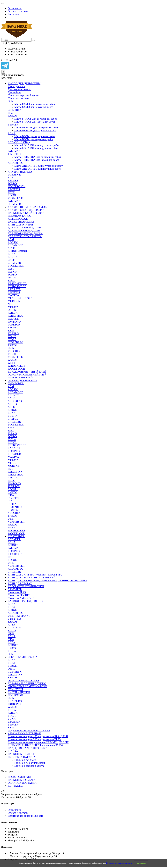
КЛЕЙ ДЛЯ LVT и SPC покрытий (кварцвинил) (35, 574)
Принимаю (141, 863)
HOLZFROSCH (16, 186)
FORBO (12, 183)
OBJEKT (13, 309)
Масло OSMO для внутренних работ (34, 104)
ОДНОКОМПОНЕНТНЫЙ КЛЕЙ (27, 374)
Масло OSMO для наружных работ (33, 107)
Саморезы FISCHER (19, 595)
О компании (15, 8)
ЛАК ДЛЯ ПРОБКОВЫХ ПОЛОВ (27, 207)
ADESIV (13, 242)
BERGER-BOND (17, 251)
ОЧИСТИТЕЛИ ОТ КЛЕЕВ (23, 680)
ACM (11, 239)
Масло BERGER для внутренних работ (36, 127)
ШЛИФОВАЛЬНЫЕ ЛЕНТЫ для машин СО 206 (35, 745)
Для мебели (14, 92)
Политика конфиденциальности (119, 863)
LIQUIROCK (15, 554)
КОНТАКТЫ (15, 785)
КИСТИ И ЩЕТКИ (19, 692)
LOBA (11, 607)
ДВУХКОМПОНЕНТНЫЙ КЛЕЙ (27, 371)
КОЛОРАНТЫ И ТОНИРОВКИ (26, 586)
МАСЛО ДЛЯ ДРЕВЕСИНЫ (24, 83)
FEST (11, 268)
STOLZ (12, 339)
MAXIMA (13, 295)
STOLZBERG (15, 342)
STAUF (12, 336)
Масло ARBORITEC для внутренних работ (38, 165)
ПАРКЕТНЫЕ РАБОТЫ (21, 754)
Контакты (13, 14)
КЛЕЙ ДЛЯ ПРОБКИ (20, 583)
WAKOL (12, 359)
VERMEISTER (16, 198)
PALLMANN (15, 151)
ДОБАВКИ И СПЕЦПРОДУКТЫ (27, 683)
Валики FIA (14, 618)
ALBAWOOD (15, 245)
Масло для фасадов (18, 98)
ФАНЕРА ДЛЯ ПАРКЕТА (22, 380)
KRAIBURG (15, 701)
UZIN (11, 348)
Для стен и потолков (19, 89)
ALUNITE (13, 395)
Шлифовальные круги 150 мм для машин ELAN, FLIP (38, 736)
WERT (11, 362)
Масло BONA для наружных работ (33, 139)
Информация (7, 803)
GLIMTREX (15, 109)
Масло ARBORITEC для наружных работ (37, 168)
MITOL (12, 462)
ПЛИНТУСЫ (15, 689)
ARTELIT (13, 248)
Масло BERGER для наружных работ (35, 130)
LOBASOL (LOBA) (19, 142)
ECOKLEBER (16, 265)
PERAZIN (13, 318)
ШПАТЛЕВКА (16, 536)
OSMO (11, 101)
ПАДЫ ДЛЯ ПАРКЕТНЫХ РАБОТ (28, 748)
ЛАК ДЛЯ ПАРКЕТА (20, 171)
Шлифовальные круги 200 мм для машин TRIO (34, 739)
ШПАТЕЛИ (14, 627)
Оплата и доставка (18, 11)
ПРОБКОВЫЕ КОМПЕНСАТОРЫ (27, 686)
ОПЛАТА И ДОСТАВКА (22, 782)
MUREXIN (14, 301)
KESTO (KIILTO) (17, 283)
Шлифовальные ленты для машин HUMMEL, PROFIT (38, 742)
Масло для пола (16, 86)
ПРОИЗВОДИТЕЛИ (19, 776)
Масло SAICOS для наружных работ (34, 121)
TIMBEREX (14, 154)
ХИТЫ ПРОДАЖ (18, 218)
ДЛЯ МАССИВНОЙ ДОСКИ (24, 227)
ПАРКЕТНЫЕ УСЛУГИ (21, 779)
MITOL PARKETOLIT (20, 298)
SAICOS (12, 115)
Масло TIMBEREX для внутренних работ (37, 157)
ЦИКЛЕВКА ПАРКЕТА (21, 757)
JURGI (11, 280)
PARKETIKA (15, 315)
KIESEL (12, 442)
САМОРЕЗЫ (15, 589)
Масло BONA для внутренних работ (34, 136)
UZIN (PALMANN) (19, 615)
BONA (11, 133)
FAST (11, 427)
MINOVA (13, 307)
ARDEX (12, 404)
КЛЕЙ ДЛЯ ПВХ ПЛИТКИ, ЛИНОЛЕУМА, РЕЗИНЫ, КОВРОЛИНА (47, 580)
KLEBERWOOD (17, 286)
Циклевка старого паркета (29, 765)
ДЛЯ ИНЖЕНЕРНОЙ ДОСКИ (25, 233)
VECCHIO (14, 351)
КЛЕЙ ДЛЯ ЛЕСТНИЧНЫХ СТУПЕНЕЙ (31, 577)
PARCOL (13, 312)
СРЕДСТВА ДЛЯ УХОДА (22, 657)
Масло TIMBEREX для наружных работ (36, 159)
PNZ (10, 112)
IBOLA (12, 277)
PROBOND (14, 321)
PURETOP (14, 324)
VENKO (12, 354)
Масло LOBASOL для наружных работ (36, 148)
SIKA (11, 330)
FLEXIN (12, 271)
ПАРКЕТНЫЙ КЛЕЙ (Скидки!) (26, 212)
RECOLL (13, 195)
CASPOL (13, 259)
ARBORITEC (15, 162)
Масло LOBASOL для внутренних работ (37, 145)
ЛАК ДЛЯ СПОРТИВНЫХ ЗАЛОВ (28, 209)
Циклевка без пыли (25, 760)
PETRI (11, 192)
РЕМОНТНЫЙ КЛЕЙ (20, 377)
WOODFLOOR (16, 368)
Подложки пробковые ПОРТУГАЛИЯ (29, 730)
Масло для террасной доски (23, 95)
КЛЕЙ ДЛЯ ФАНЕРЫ (20, 224)
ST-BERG (13, 333)
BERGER (13, 124)
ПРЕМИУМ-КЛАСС (19, 215)
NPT (10, 304)
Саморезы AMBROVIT (21, 598)
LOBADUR (14, 174)
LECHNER (14, 189)
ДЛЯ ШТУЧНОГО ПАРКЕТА (25, 236)
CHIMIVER (14, 204)
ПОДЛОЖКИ (15, 695)
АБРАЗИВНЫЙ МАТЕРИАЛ (24, 733)
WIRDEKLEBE (16, 365)
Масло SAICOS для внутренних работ (35, 118)
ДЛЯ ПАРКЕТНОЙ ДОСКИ (24, 230)
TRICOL (12, 345)
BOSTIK (12, 257)
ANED (11, 398)
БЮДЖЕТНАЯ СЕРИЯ (21, 221)
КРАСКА (13, 751)
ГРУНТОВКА (16, 383)
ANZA (11, 624)
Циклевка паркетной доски (29, 762)
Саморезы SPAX (17, 592)
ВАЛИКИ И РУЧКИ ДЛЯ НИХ (25, 601)
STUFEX (13, 510)
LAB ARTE (14, 289)
